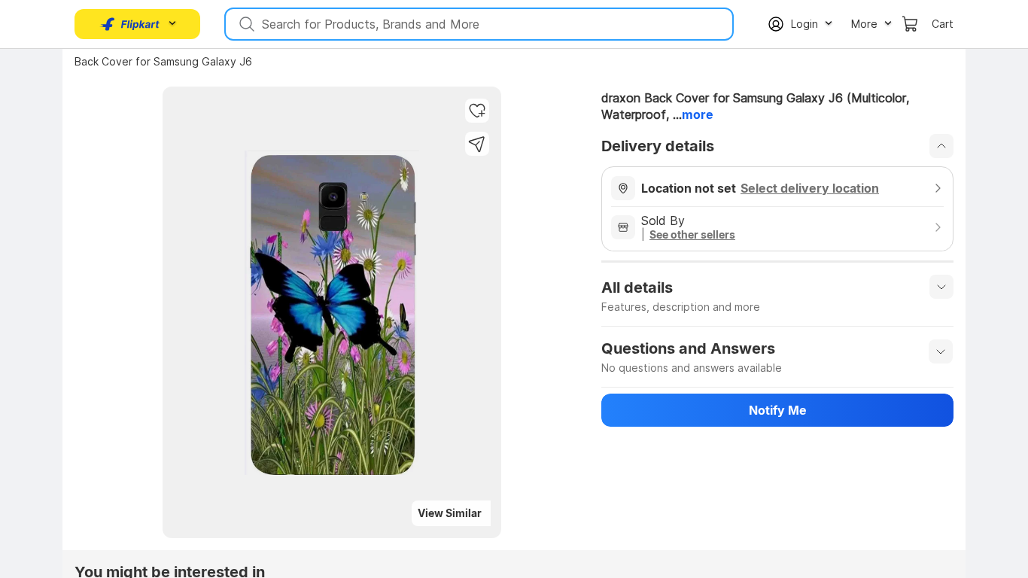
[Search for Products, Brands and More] (245, 24)
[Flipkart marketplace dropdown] (130, 24)
